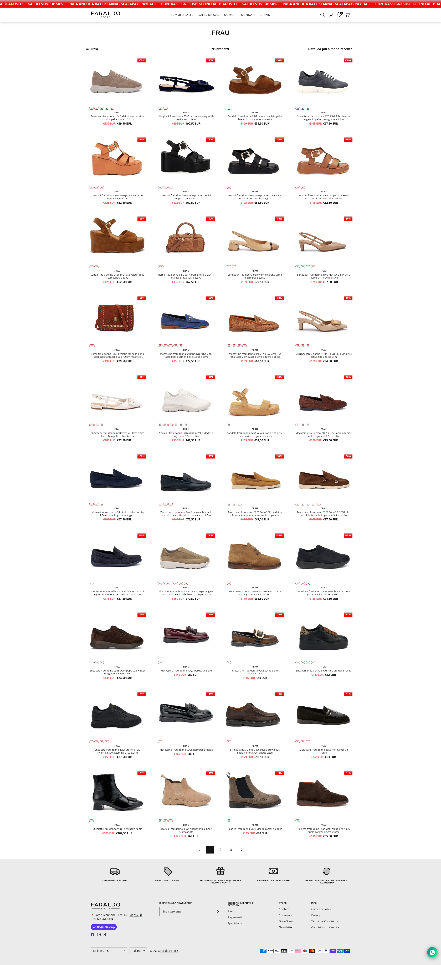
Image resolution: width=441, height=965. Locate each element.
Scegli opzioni (117, 97)
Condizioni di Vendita (325, 927)
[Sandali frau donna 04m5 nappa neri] (254, 171)
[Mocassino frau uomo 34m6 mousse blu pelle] (186, 488)
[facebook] (92, 934)
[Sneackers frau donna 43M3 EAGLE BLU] (323, 92)
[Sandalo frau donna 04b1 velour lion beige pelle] (254, 409)
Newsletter (286, 927)
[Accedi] (331, 14)
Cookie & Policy (321, 909)
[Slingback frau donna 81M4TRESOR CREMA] (323, 330)
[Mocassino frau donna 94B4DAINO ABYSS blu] (186, 330)
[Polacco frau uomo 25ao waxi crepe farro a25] (254, 567)
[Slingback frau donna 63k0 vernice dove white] (117, 409)
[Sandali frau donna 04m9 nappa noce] (117, 171)
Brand (265, 15)
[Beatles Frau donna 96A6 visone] (254, 805)
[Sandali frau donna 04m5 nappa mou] (323, 171)
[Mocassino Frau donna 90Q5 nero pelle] (186, 726)
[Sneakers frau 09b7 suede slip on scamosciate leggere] (186, 567)
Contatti (284, 909)
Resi (230, 911)
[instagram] (99, 934)
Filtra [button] (94, 49)
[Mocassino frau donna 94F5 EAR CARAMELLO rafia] (254, 330)
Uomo (229, 15)
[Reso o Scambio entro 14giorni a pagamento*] (326, 875)
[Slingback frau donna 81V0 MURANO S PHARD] (323, 250)
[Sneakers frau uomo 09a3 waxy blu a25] (323, 567)
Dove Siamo (286, 921)
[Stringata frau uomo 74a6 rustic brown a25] (254, 726)
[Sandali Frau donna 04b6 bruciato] (117, 250)
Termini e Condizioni (324, 921)
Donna (246, 15)
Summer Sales (182, 15)
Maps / (134, 915)
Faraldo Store (169, 951)
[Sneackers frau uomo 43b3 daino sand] (117, 92)
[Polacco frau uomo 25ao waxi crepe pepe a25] (323, 805)
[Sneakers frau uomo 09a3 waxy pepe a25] (117, 646)
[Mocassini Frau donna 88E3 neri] (323, 726)
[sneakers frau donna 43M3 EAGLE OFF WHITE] (186, 409)
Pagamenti (235, 917)
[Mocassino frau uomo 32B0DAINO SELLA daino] (254, 488)
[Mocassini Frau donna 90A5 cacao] (254, 646)
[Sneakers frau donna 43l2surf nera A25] (117, 726)
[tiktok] (105, 934)
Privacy (316, 915)
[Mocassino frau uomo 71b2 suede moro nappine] (323, 409)
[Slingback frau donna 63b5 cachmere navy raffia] (186, 92)
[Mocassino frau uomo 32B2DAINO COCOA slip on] (323, 488)
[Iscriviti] (217, 911)
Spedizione (235, 923)
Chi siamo (285, 915)
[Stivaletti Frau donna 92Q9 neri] (117, 805)
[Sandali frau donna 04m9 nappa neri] (186, 171)
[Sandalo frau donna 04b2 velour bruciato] (254, 92)
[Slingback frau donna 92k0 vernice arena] (254, 250)
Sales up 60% (208, 15)
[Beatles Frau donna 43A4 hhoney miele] (186, 805)
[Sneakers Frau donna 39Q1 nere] (323, 646)
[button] (322, 14)
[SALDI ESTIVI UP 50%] (24, 4)
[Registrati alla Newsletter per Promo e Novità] (220, 875)
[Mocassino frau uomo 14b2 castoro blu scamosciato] (117, 567)
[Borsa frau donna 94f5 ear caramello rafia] (186, 250)
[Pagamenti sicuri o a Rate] (273, 875)
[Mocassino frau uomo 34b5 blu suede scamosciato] (117, 488)
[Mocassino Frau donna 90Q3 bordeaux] (186, 646)
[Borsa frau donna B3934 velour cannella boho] (117, 330)
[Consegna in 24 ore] (114, 875)
